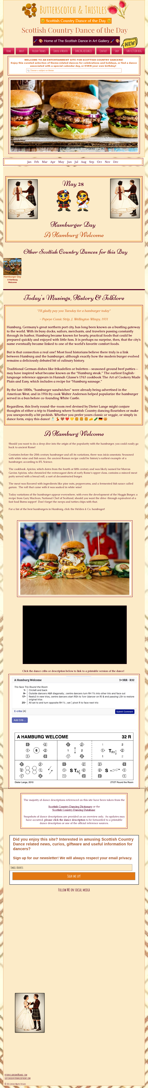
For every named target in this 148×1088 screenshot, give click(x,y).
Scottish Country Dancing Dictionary (70, 806)
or (94, 806)
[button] (73, 21)
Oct (99, 162)
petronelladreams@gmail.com (16, 1074)
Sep (91, 162)
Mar (45, 162)
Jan (29, 162)
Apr (52, 162)
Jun (69, 162)
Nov (107, 162)
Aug (83, 162)
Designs (23, 1084)
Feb (36, 162)
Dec (115, 162)
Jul (76, 162)
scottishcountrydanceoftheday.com (17, 1078)
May (61, 162)
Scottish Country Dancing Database (73, 810)
